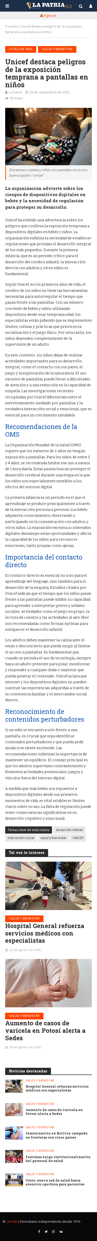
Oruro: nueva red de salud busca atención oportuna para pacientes (55, 1182)
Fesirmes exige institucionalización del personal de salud (58, 1159)
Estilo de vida (20, 49)
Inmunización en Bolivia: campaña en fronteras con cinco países (56, 1135)
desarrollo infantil (69, 830)
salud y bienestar (53, 838)
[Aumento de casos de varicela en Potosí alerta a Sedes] (48, 983)
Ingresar (50, 15)
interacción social (21, 838)
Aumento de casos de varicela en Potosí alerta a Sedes (45, 1030)
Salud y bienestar (57, 49)
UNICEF (78, 838)
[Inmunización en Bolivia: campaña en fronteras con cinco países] (14, 1133)
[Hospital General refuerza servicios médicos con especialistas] (48, 886)
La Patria (15, 92)
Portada (11, 26)
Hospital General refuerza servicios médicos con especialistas (44, 933)
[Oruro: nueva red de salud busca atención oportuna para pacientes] (14, 1179)
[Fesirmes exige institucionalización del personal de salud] (14, 1156)
